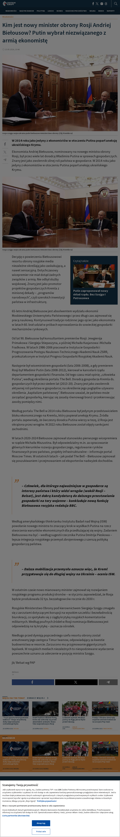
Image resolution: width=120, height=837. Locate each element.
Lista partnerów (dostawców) (16, 815)
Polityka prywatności (46, 801)
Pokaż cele (41, 831)
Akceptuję (41, 823)
